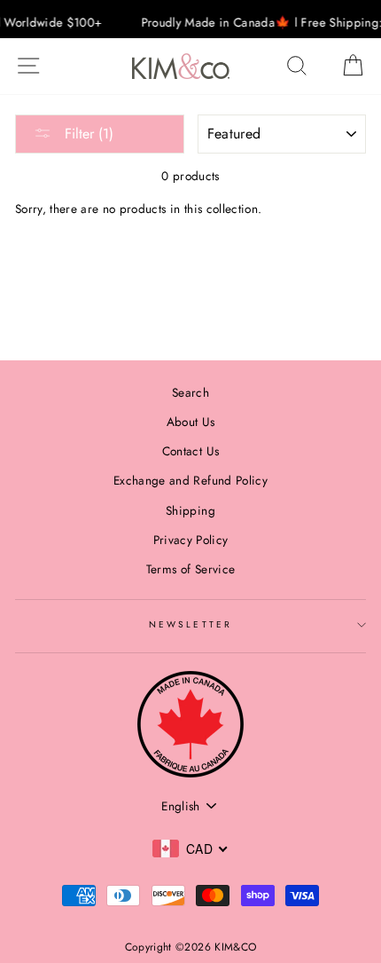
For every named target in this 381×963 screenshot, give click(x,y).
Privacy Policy (191, 540)
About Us (191, 421)
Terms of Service (190, 569)
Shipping (190, 510)
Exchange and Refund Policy (190, 480)
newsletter (190, 624)
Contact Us (190, 451)
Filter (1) (86, 133)
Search (190, 392)
